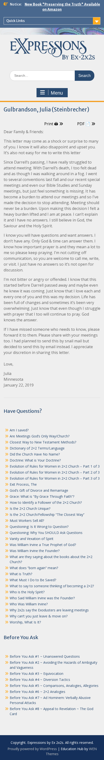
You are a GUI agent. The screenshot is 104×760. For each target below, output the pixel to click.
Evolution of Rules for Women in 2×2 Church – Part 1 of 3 (55, 466)
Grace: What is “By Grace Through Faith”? (42, 496)
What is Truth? (21, 574)
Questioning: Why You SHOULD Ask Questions (46, 532)
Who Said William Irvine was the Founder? (42, 598)
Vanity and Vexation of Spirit (31, 538)
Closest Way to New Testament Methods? (43, 442)
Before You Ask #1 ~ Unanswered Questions (45, 656)
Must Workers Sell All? (27, 520)
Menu (57, 93)
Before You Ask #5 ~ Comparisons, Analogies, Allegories (54, 685)
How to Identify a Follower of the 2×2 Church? (46, 502)
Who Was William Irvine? (29, 604)
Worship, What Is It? (25, 622)
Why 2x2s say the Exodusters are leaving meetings (49, 610)
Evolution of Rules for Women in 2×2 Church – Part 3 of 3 (55, 478)
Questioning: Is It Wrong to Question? (39, 526)
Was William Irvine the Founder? (34, 550)
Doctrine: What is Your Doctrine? (35, 460)
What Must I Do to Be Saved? (33, 580)
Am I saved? (19, 430)
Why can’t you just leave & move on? (38, 616)
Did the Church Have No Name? (35, 454)
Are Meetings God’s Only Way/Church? (39, 436)
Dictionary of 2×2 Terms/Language (37, 448)
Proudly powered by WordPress (32, 748)
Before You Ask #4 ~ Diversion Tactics (40, 679)
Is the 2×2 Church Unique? (30, 508)
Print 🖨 (51, 123)
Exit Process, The (23, 484)
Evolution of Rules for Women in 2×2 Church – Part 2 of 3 (55, 472)
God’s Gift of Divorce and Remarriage (39, 490)
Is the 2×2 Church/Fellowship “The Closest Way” (47, 514)
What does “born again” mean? (34, 568)
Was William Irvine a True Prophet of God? (43, 544)
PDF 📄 (83, 123)
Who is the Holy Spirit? (27, 592)
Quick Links (15, 21)
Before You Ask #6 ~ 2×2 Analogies (37, 691)
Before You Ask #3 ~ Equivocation (36, 673)
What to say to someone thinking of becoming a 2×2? (52, 586)
